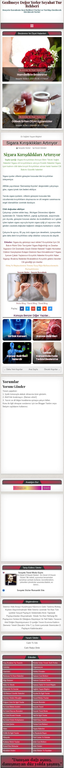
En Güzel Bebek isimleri (11, 707)
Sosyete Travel (38, 707)
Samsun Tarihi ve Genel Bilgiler (44, 685)
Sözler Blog (21, 303)
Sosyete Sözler (22, 79)
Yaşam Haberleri (39, 729)
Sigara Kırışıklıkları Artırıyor (31, 143)
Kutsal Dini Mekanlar (10, 746)
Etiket (5, 729)
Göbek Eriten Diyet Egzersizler (32, 121)
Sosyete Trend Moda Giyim (30, 573)
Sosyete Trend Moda (40, 711)
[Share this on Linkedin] (39, 309)
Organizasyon (38, 667)
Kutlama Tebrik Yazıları (11, 742)
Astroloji (6, 667)
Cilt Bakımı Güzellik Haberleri (13, 693)
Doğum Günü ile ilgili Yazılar (13, 702)
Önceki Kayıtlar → (52, 369)
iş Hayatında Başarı (40, 733)
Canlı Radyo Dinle (32, 648)
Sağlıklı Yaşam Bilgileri (32, 137)
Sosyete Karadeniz (39, 272)
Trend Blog (43, 303)
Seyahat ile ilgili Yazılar (41, 693)
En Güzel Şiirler (8, 724)
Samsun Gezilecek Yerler (42, 680)
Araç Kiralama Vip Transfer (13, 663)
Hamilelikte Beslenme (32, 74)
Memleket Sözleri (9, 750)
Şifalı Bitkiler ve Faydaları (42, 750)
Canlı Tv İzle (32, 643)
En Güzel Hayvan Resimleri (13, 711)
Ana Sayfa (33, 369)
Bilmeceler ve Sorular (10, 689)
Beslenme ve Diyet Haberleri (32, 70)
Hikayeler (6, 737)
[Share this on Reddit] (44, 309)
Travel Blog (32, 303)
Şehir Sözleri (37, 746)
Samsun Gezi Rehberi (40, 676)
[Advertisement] (32, 18)
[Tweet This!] (22, 309)
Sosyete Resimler (39, 702)
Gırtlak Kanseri (17, 336)
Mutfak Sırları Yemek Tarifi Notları (45, 663)
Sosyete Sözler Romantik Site (30, 590)
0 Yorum (45, 79)
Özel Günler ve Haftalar (41, 737)
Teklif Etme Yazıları (40, 720)
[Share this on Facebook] (27, 309)
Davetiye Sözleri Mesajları (12, 698)
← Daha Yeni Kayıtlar (13, 369)
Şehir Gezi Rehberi (39, 742)
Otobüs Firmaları (39, 671)
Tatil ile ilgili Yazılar (40, 715)
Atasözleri (6, 671)
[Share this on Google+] (33, 309)
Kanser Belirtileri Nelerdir (17, 357)
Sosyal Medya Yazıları (41, 698)
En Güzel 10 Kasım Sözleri (28, 575)
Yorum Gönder (40, 148)
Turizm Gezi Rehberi (40, 724)
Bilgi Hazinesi (8, 680)
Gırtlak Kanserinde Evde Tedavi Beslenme (47, 356)
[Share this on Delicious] (50, 309)
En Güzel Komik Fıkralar (12, 715)
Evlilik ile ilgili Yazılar (11, 733)
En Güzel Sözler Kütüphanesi (13, 720)
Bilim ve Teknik (8, 685)
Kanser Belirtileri (47, 336)
